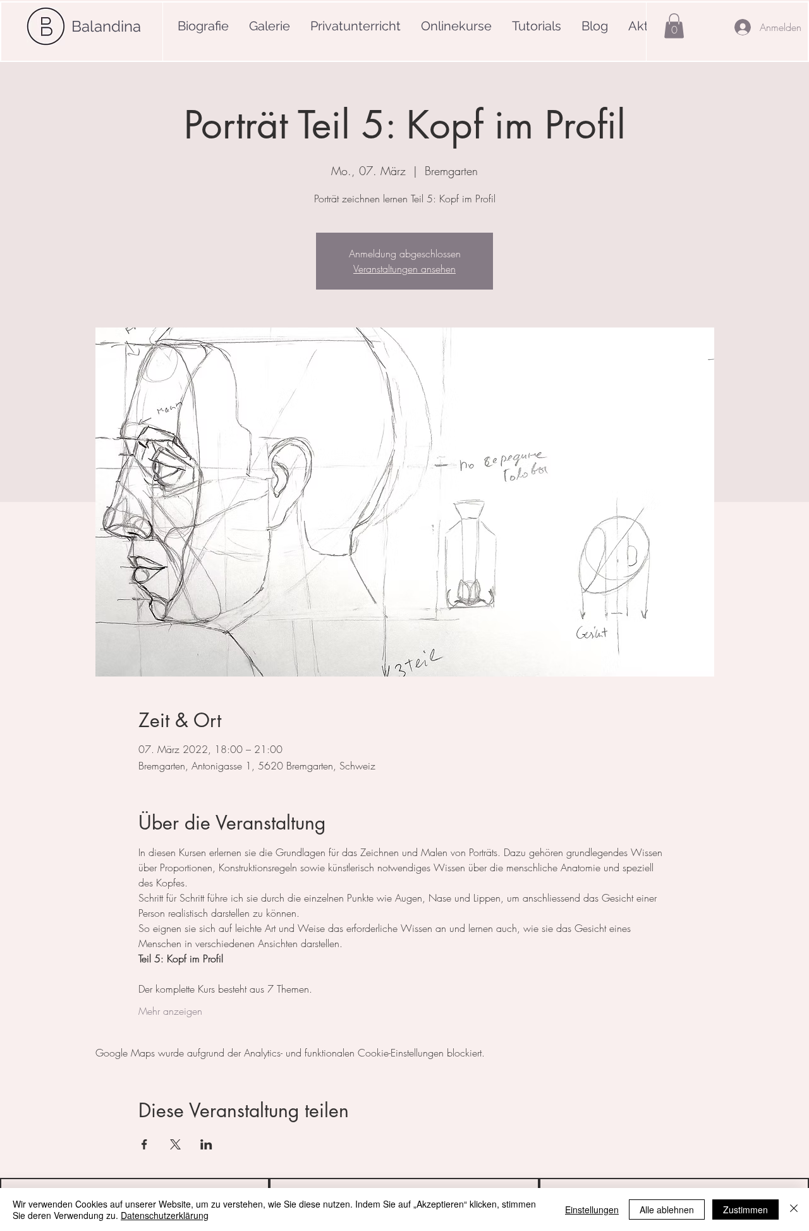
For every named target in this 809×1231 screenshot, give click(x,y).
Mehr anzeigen (170, 1011)
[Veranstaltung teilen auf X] (175, 1144)
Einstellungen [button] (592, 1209)
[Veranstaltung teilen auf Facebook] (144, 1144)
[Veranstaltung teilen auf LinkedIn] (206, 1144)
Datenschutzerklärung (165, 1215)
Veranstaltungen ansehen (404, 269)
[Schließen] (793, 1209)
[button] (674, 25)
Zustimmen (745, 1209)
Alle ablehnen (667, 1209)
